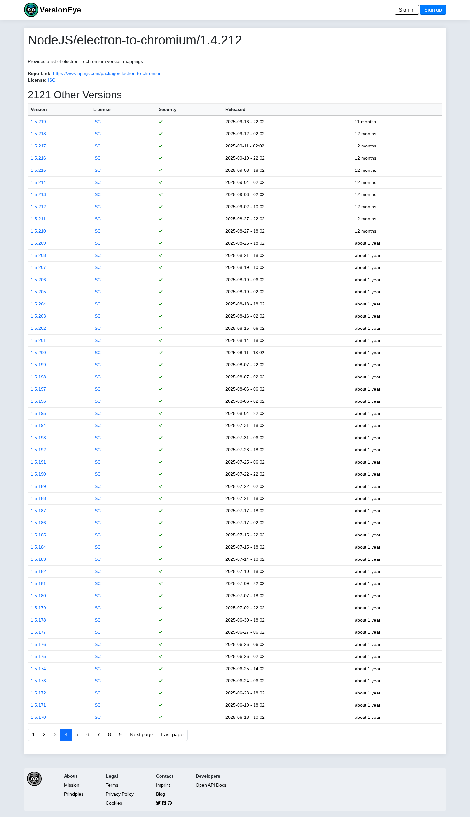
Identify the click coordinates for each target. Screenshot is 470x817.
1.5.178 (38, 620)
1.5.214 (38, 182)
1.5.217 (38, 145)
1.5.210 (38, 231)
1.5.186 (38, 522)
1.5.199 (38, 364)
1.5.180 (38, 595)
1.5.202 (38, 328)
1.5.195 (38, 413)
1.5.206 (38, 279)
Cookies (114, 802)
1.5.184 (38, 547)
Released (235, 109)
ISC (51, 80)
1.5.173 (38, 680)
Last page (172, 734)
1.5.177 (38, 632)
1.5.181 (38, 583)
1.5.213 (38, 194)
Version (39, 109)
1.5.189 (38, 486)
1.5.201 (38, 340)
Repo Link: (40, 73)
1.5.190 (38, 474)
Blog (160, 794)
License (102, 109)
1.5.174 (38, 668)
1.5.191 (38, 461)
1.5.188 (38, 498)
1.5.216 (38, 158)
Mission (71, 785)
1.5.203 (38, 316)
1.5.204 (38, 303)
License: (37, 80)
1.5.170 (38, 717)
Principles (73, 794)
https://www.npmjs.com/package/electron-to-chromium (108, 73)
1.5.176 (38, 644)
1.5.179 (38, 607)
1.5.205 (38, 291)
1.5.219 (38, 121)
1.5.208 (38, 255)
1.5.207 (38, 267)
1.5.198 (38, 376)
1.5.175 (38, 656)
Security (167, 109)
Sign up (433, 9)
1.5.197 (38, 389)
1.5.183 (38, 559)
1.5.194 (38, 425)
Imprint (163, 785)
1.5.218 (38, 133)
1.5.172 (38, 692)
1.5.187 (38, 510)
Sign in (407, 9)
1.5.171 (38, 705)
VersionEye (60, 9)
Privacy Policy (120, 794)
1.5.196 (38, 401)
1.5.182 (38, 571)
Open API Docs (211, 785)
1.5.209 (38, 243)
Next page (141, 734)
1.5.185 (38, 534)
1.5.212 (38, 206)
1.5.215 (38, 170)
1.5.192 (38, 449)
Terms (112, 785)
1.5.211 (38, 218)
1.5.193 (38, 437)
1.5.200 (38, 352)
